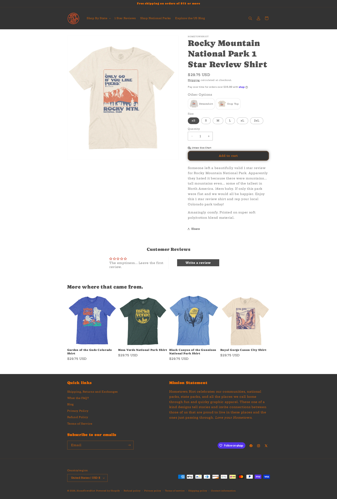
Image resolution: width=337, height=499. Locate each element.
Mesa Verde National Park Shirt (142, 350)
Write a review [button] (198, 263)
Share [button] (195, 228)
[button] (98, 18)
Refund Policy (77, 417)
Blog (70, 404)
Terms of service (175, 491)
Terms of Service (79, 423)
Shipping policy (197, 491)
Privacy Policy (77, 410)
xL (242, 120)
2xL (256, 120)
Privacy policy (152, 491)
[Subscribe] (129, 445)
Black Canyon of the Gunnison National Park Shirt (192, 351)
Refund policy (132, 491)
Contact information (223, 491)
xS (193, 120)
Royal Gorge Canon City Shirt (243, 350)
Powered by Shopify (108, 491)
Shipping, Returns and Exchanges (92, 391)
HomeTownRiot (86, 491)
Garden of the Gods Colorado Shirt (89, 351)
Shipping (194, 80)
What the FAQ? (78, 398)
